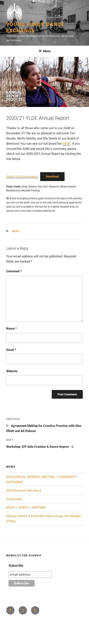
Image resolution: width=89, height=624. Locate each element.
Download (52, 176)
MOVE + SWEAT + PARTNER (25, 507)
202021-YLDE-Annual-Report (22, 176)
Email (11, 350)
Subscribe (15, 566)
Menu (47, 51)
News (16, 231)
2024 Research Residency (23, 490)
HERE (66, 143)
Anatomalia (14, 499)
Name (11, 328)
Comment (14, 271)
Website (11, 371)
